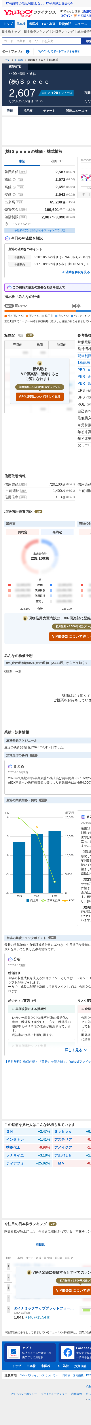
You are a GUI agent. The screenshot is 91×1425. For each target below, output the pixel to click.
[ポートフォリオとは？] (27, 51)
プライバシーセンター (54, 1393)
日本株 (21, 24)
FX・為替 (48, 24)
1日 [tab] (84, 194)
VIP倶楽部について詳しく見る (40, 396)
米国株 (33, 24)
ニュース (81, 24)
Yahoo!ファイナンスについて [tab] (37, 1375)
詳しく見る (73, 1050)
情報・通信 (27, 74)
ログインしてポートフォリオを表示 (58, 51)
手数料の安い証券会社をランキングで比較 (40, 230)
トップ (8, 24)
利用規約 (76, 1393)
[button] (76, 1050)
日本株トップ (11, 31)
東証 (22, 161)
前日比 (40, 1244)
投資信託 (65, 24)
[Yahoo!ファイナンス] (30, 11)
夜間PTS (57, 161)
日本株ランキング (36, 31)
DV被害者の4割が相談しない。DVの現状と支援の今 (39, 3)
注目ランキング (63, 31)
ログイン (66, 15)
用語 (23, 171)
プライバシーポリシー (23, 1393)
